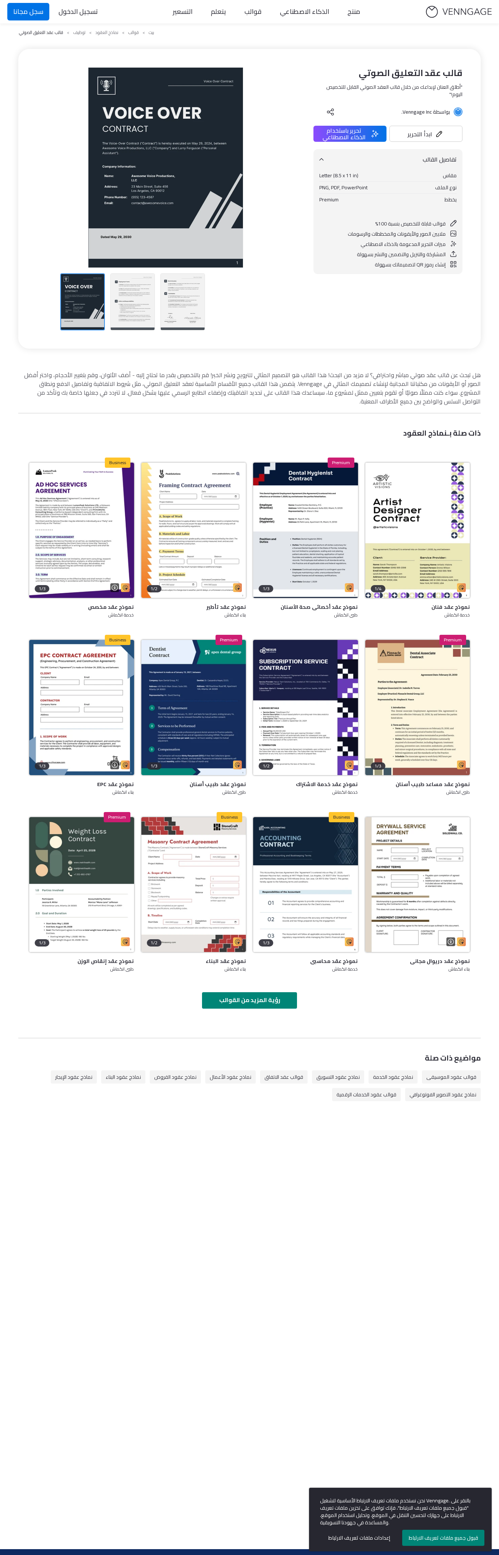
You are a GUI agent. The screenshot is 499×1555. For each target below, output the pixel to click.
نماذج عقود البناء (123, 1077)
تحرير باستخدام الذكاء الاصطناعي (344, 134)
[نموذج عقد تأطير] (193, 530)
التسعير (183, 11)
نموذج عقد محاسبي (334, 961)
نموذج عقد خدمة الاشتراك (327, 784)
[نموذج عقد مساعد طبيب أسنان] (417, 707)
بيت (151, 33)
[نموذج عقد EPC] (81, 707)
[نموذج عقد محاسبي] (305, 884)
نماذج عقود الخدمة (393, 1077)
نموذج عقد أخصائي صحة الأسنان (319, 607)
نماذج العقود (106, 33)
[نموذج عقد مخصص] (81, 530)
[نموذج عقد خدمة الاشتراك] (305, 707)
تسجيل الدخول (78, 11)
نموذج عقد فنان (450, 607)
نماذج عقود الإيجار (73, 1077)
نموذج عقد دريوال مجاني (440, 961)
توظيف (79, 33)
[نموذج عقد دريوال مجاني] (417, 884)
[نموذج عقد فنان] (417, 530)
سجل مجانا (28, 11)
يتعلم (218, 11)
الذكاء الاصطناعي (304, 11)
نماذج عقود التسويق (338, 1077)
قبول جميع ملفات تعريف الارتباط (443, 1538)
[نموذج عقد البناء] (193, 884)
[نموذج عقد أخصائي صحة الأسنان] (305, 530)
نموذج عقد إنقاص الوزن (105, 961)
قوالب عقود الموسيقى (451, 1077)
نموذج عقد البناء (226, 961)
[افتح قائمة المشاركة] (331, 112)
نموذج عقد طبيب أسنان (218, 784)
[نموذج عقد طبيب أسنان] (193, 707)
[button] (425, 134)
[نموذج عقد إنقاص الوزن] (81, 884)
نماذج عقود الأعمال (230, 1077)
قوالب (253, 11)
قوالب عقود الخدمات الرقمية (366, 1094)
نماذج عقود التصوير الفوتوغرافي (443, 1094)
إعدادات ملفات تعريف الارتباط (359, 1538)
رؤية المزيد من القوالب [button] (249, 999)
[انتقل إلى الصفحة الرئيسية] (459, 12)
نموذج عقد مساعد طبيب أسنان (433, 784)
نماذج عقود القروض (175, 1077)
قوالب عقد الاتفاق (283, 1077)
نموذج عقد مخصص (111, 607)
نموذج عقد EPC (115, 784)
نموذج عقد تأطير (226, 607)
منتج (353, 11)
